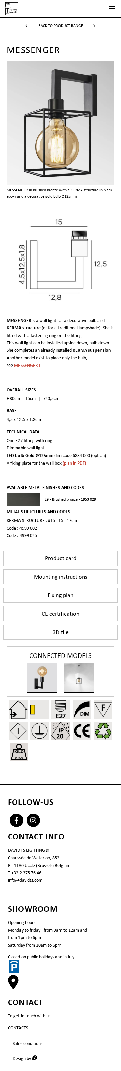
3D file (61, 632)
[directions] (13, 986)
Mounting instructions (60, 577)
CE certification (60, 614)
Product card (60, 558)
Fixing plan (60, 595)
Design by (27, 1058)
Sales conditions (27, 1043)
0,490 (19, 757)
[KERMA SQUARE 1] (79, 678)
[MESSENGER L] (42, 678)
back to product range (60, 25)
